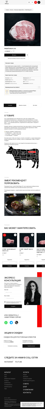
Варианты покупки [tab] (22, 105)
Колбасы (6, 380)
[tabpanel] (22, 140)
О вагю (26, 384)
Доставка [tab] (35, 105)
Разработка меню (27, 378)
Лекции (25, 374)
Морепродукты (8, 386)
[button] (39, 2)
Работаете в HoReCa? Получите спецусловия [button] (16, 58)
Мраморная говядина (9, 378)
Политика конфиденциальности (10, 399)
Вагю (5, 374)
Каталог (11, 9)
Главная (7, 9)
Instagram (8, 362)
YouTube (18, 362)
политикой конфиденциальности (12, 302)
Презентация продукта (29, 380)
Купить (15, 55)
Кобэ (5, 376)
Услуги (26, 372)
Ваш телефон (7, 295)
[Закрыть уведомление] (43, 402)
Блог (25, 387)
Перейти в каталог (31, 345)
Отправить (13, 306)
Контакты (27, 393)
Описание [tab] (10, 105)
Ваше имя (6, 289)
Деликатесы (7, 382)
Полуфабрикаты (8, 384)
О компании (28, 390)
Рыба (5, 388)
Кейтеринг (25, 376)
